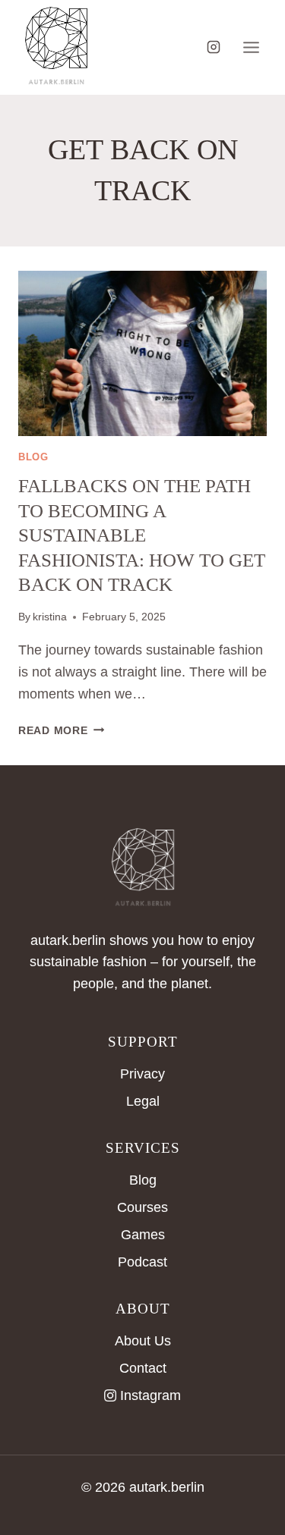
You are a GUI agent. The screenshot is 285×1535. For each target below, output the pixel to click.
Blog (143, 1180)
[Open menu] (251, 47)
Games (143, 1234)
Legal (143, 1101)
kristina (50, 617)
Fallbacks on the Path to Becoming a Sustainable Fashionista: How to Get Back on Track (141, 535)
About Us (143, 1340)
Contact (142, 1368)
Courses (142, 1207)
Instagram (150, 1395)
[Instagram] (213, 47)
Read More (61, 730)
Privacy (142, 1073)
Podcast (142, 1262)
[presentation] (142, 353)
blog (33, 457)
